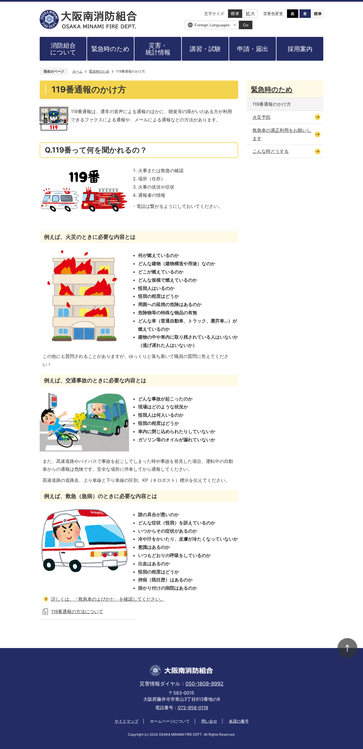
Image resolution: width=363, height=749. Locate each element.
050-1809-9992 (204, 684)
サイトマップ (126, 721)
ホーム (77, 71)
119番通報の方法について (77, 611)
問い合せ (209, 721)
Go (245, 25)
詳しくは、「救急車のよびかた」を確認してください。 (107, 599)
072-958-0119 (193, 707)
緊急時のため (99, 71)
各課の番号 (239, 721)
